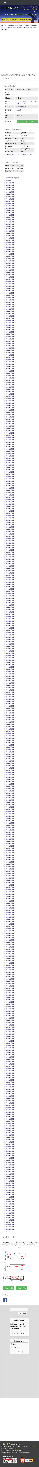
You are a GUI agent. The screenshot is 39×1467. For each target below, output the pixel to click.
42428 (18, 110)
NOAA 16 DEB (9, 183)
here (15, 1448)
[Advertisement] (19, 51)
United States (21, 107)
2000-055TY (21, 116)
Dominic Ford (7, 1444)
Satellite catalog (25, 19)
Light (14, 1344)
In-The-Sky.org (9, 8)
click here (33, 1446)
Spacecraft (13, 19)
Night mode (16, 1347)
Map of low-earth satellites (28, 25)
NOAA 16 (7, 181)
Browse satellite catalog (9, 25)
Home (4, 19)
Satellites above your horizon (11, 27)
